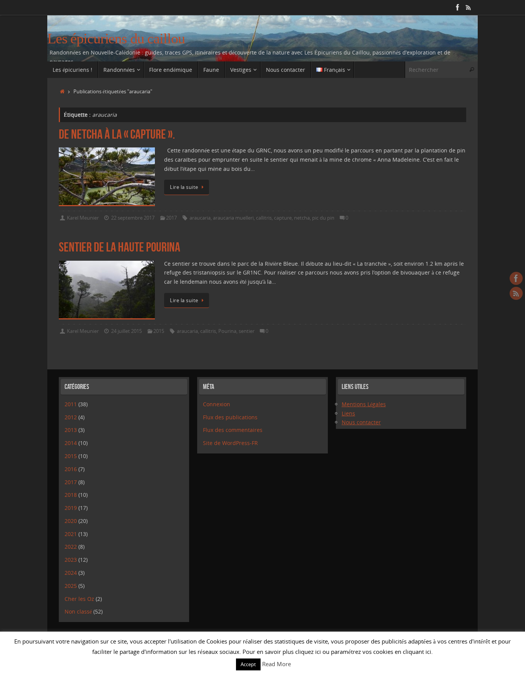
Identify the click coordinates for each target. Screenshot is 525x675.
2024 (71, 572)
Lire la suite (184, 187)
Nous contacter (361, 422)
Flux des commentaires (232, 429)
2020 (71, 520)
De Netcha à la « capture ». (117, 134)
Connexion (216, 404)
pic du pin (323, 218)
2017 (171, 218)
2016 (71, 469)
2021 (71, 534)
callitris (264, 218)
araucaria (200, 218)
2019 (71, 507)
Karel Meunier (83, 218)
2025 (71, 585)
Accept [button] (248, 664)
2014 (71, 443)
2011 (71, 404)
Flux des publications (230, 417)
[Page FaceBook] (457, 7)
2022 (71, 546)
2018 (71, 494)
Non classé (78, 611)
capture (283, 218)
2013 (71, 429)
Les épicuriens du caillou (116, 38)
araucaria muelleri (233, 218)
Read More (276, 664)
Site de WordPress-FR (230, 443)
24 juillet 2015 (126, 331)
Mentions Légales (364, 404)
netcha (302, 218)
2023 (71, 559)
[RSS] (468, 7)
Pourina (227, 331)
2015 (158, 331)
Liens (348, 413)
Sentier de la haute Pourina (119, 247)
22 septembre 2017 (133, 218)
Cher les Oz (79, 598)
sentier (246, 331)
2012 (71, 417)
